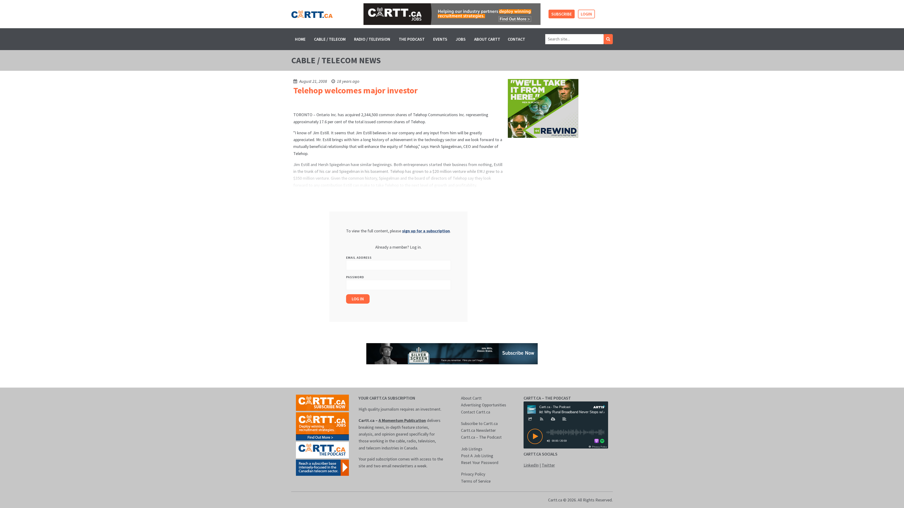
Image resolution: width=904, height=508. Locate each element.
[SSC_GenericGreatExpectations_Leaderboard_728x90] (452, 353)
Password (355, 277)
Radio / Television (372, 39)
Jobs (461, 39)
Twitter (548, 465)
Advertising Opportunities (483, 405)
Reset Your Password (479, 462)
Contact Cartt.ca (475, 412)
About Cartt (487, 39)
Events (440, 39)
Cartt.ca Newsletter (478, 430)
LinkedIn (531, 465)
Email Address (359, 257)
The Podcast (412, 39)
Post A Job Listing (477, 455)
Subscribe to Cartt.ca (479, 423)
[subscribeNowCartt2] (322, 402)
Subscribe (561, 14)
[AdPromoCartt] (322, 467)
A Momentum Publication (402, 420)
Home (300, 39)
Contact (516, 39)
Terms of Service (476, 481)
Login (586, 14)
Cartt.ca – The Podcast (481, 437)
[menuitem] (300, 39)
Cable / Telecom (330, 39)
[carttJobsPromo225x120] (322, 426)
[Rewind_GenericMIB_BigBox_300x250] (543, 108)
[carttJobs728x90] (451, 14)
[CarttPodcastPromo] (322, 449)
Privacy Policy (473, 474)
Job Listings (471, 449)
